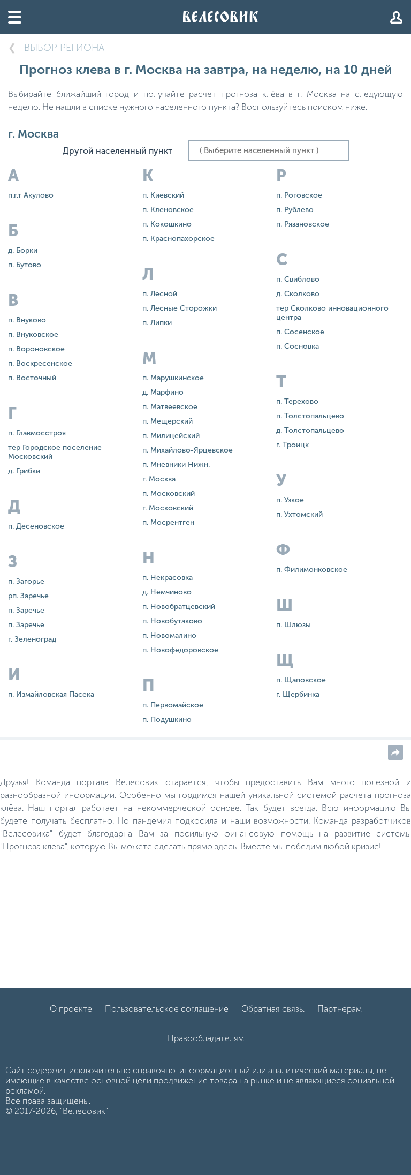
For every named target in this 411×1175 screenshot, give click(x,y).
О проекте (71, 1009)
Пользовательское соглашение (167, 1009)
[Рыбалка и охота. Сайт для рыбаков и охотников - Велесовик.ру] (220, 17)
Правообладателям (206, 1038)
